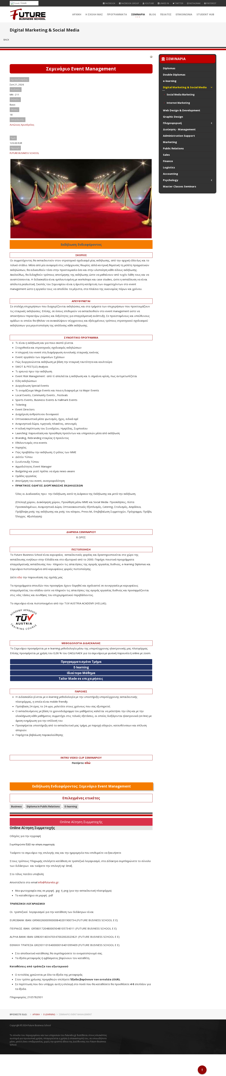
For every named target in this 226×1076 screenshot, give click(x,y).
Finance (168, 161)
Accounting (170, 173)
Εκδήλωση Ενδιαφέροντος (81, 244)
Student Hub (205, 14)
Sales (166, 154)
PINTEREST (211, 3)
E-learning (71, 806)
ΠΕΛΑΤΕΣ (165, 14)
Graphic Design (173, 116)
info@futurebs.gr (48, 882)
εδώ (19, 577)
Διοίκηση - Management (179, 129)
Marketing (170, 142)
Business (16, 806)
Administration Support (179, 135)
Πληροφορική (172, 123)
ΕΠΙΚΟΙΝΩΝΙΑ (184, 14)
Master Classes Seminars (179, 186)
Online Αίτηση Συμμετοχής (81, 822)
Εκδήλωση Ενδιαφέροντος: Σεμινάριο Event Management (81, 786)
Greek (23, 3)
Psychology (170, 180)
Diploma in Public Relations (43, 806)
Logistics (169, 167)
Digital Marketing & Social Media (185, 87)
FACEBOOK (110, 3)
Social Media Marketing (181, 94)
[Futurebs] (28, 14)
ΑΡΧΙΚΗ (76, 14)
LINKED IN (164, 3)
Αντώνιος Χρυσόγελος (22, 124)
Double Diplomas (174, 74)
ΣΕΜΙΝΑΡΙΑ (138, 14)
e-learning (169, 81)
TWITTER (178, 3)
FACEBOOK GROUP (130, 3)
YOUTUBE (149, 3)
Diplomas (169, 68)
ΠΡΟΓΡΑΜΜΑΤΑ (117, 14)
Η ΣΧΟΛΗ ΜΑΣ (94, 14)
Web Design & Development (181, 110)
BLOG (152, 14)
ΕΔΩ (28, 844)
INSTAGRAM (194, 3)
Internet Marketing (178, 102)
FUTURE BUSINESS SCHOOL (24, 153)
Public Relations (173, 148)
